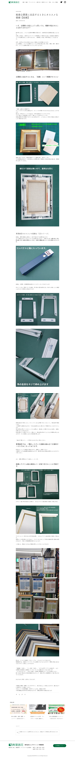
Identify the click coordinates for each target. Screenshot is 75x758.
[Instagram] (65, 2)
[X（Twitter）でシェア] (19, 694)
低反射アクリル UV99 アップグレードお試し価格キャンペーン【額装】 (37, 718)
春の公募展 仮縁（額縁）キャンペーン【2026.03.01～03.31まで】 (18, 718)
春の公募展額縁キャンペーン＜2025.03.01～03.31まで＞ (56, 717)
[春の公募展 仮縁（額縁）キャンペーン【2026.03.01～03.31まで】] (18, 709)
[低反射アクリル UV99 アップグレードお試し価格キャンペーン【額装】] (37, 709)
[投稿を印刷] (25, 694)
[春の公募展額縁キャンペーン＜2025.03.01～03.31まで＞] (56, 709)
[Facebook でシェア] (16, 694)
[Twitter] (61, 2)
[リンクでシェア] (22, 694)
